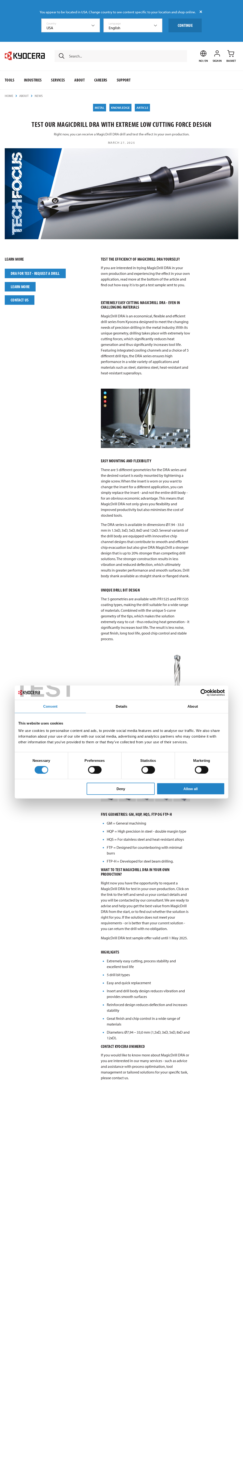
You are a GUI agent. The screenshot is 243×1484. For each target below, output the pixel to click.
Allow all (190, 789)
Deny (121, 789)
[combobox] (70, 25)
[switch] (95, 769)
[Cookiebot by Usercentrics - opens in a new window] (204, 692)
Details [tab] (121, 706)
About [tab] (192, 706)
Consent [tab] (50, 706)
